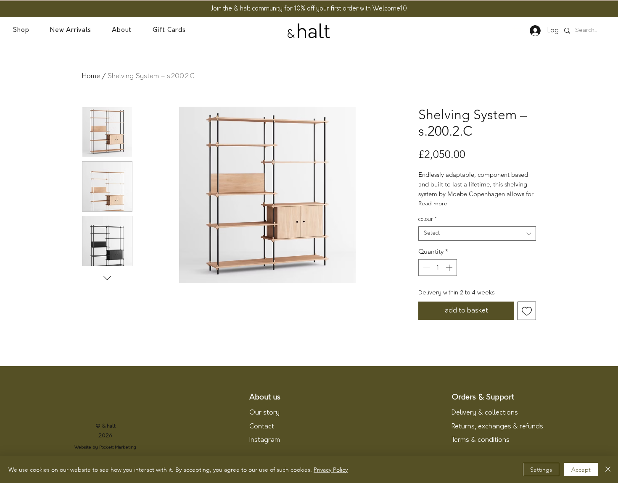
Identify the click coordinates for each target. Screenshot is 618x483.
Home (91, 76)
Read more (432, 203)
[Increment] (450, 268)
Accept (581, 469)
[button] (20, 31)
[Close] (608, 469)
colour (427, 219)
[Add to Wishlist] (527, 311)
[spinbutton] (437, 268)
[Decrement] (425, 268)
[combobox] (477, 233)
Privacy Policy (331, 469)
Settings (541, 469)
